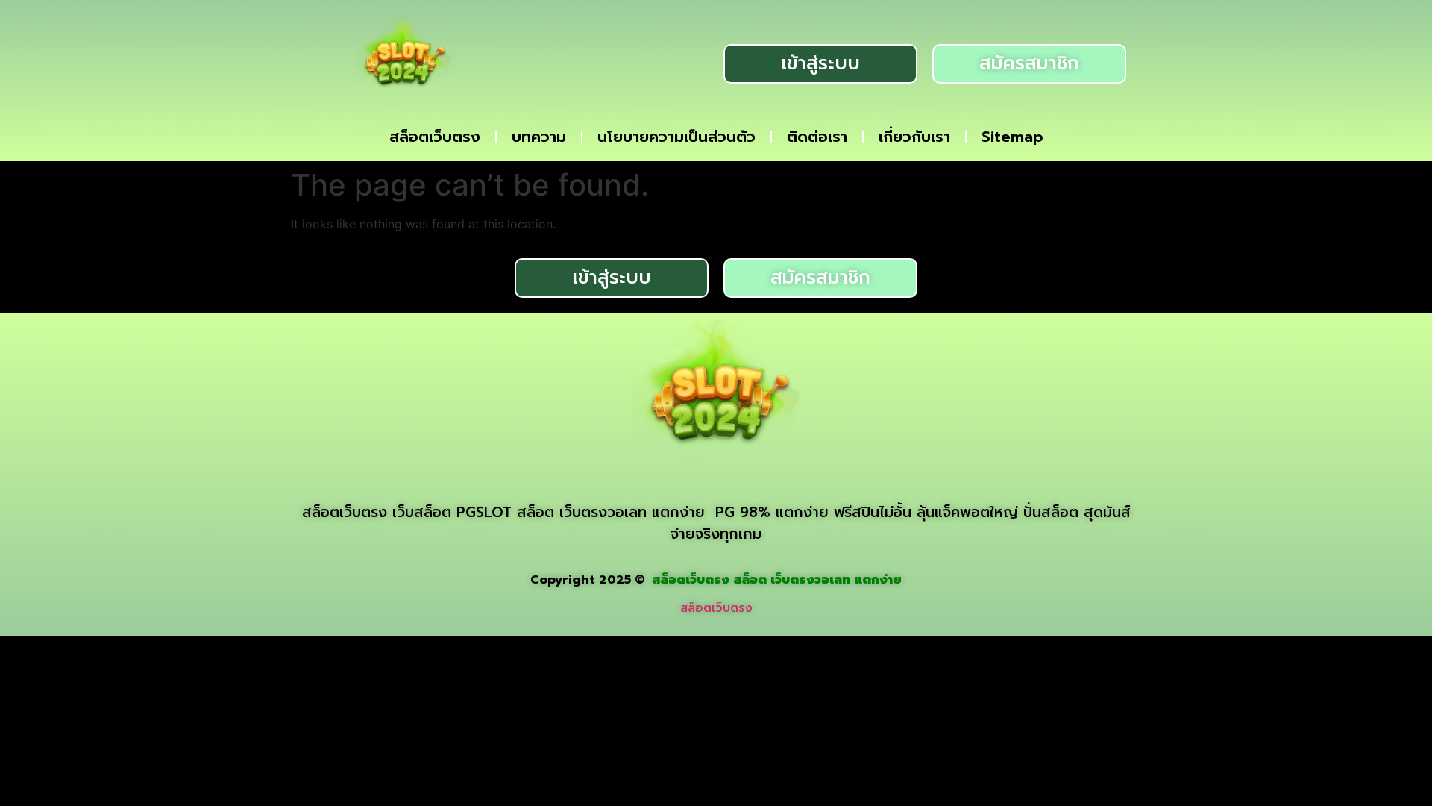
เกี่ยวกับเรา (914, 136)
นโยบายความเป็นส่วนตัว (676, 136)
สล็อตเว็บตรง (434, 136)
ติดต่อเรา (817, 136)
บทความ (539, 136)
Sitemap (1012, 136)
